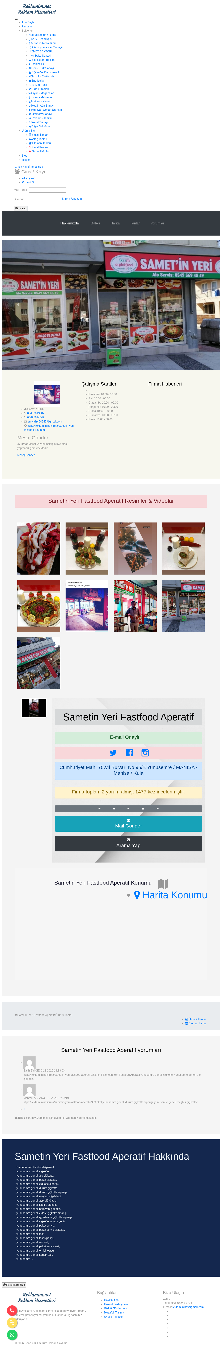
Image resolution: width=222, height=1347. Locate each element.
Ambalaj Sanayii (40, 55)
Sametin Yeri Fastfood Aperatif (128, 717)
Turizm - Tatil (39, 84)
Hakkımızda (70, 223)
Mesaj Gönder (26, 455)
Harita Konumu (173, 894)
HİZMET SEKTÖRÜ (41, 51)
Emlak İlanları (39, 134)
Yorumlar (157, 223)
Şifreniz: (19, 199)
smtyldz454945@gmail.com (45, 421)
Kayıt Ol (29, 182)
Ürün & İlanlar (197, 1019)
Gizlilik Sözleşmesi (115, 1308)
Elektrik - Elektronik (42, 76)
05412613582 (35, 413)
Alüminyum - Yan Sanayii (47, 47)
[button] (18, 305)
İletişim (26, 159)
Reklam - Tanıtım (41, 118)
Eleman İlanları (41, 143)
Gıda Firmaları (40, 88)
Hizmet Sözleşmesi (116, 1304)
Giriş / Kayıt (22, 166)
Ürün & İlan (29, 130)
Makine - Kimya (40, 101)
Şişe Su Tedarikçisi (40, 38)
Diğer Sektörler (40, 126)
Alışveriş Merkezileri (43, 43)
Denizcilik (37, 63)
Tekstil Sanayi (39, 122)
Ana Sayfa (28, 22)
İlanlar (135, 223)
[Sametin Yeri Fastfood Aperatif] (38, 548)
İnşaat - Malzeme (41, 97)
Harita (115, 223)
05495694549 (35, 417)
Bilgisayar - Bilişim (42, 59)
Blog (24, 155)
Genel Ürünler (40, 151)
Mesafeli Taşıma (114, 1312)
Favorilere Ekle (15, 1284)
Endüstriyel (38, 80)
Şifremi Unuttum (72, 198)
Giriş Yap (29, 178)
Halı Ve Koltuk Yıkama (42, 34)
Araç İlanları (39, 138)
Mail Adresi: (21, 189)
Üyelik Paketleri (113, 1316)
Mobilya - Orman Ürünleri (46, 109)
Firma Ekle (36, 166)
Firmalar (27, 26)
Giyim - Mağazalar (42, 93)
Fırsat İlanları (39, 147)
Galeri (95, 223)
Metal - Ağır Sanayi (42, 105)
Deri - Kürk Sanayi (42, 68)
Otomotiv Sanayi (41, 113)
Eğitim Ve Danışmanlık (45, 72)
